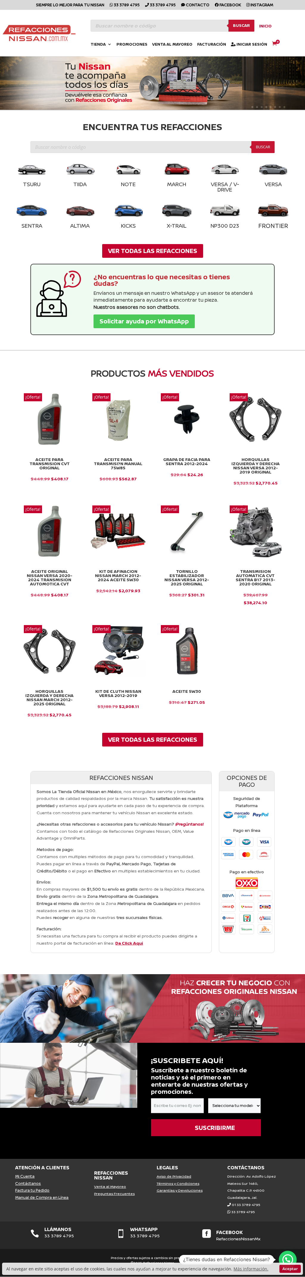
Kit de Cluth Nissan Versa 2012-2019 (118, 693)
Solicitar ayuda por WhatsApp (144, 321)
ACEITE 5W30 (186, 691)
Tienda (98, 44)
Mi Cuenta (25, 1176)
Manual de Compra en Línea (42, 1197)
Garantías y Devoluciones (180, 1190)
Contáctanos (28, 1183)
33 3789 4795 (126, 5)
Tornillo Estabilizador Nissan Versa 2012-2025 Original (186, 577)
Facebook (230, 5)
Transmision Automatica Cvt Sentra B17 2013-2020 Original (255, 577)
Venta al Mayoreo (172, 44)
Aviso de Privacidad (174, 1176)
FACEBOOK (229, 1232)
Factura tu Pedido (32, 1190)
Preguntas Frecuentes (114, 1193)
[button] (288, 1260)
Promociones (131, 44)
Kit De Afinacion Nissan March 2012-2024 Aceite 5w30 (118, 575)
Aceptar (290, 1268)
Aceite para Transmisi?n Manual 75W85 (118, 463)
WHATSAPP (144, 1229)
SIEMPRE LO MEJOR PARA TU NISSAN (70, 5)
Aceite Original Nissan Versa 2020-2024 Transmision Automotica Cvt (49, 577)
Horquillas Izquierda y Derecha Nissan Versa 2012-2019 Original (255, 465)
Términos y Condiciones (178, 1183)
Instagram (261, 5)
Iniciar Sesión (251, 44)
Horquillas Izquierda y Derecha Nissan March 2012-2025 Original (49, 697)
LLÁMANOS (57, 1229)
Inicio (265, 26)
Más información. (251, 1269)
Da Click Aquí (129, 943)
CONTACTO (197, 5)
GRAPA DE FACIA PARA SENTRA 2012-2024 (186, 461)
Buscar (241, 25)
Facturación (211, 44)
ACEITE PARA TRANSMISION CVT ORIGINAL (49, 463)
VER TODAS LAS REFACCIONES (152, 251)
